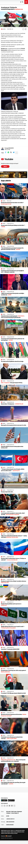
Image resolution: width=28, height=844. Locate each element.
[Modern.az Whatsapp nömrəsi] (12, 806)
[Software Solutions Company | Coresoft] (9, 836)
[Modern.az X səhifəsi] (14, 806)
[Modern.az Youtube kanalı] (9, 806)
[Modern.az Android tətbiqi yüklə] (4, 800)
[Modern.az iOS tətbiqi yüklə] (11, 800)
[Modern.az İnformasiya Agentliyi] (6, 795)
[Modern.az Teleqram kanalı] (7, 806)
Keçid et (5, 166)
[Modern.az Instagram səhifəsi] (4, 806)
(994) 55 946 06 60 (10, 822)
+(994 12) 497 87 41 (10, 819)
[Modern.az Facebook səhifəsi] (2, 806)
